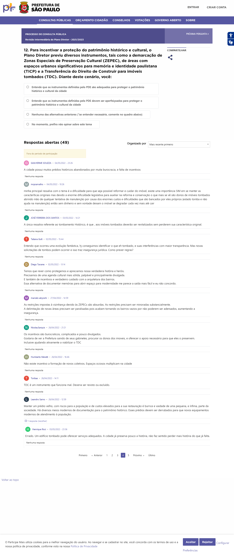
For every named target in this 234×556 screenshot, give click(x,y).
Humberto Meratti (39, 356)
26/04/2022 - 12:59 (57, 399)
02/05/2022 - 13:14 (56, 264)
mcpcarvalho (37, 184)
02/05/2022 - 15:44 (55, 239)
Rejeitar (207, 541)
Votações (142, 20)
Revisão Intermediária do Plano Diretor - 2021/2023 (54, 39)
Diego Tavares (38, 264)
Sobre (190, 20)
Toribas (34, 378)
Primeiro (83, 455)
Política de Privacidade (84, 546)
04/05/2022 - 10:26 (55, 184)
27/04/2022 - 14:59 (59, 297)
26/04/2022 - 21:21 (57, 327)
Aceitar (191, 541)
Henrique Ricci (39, 429)
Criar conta (216, 7)
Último (151, 455)
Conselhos (121, 20)
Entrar (193, 7)
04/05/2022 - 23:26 (64, 162)
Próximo (137, 455)
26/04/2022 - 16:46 (60, 356)
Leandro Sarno (38, 399)
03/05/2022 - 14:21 (71, 217)
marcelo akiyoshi (39, 297)
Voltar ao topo (10, 479)
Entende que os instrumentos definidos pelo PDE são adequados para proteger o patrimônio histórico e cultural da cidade (88, 89)
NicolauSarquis (38, 327)
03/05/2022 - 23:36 (58, 429)
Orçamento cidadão (91, 20)
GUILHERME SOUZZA (41, 162)
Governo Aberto (168, 20)
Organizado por (136, 143)
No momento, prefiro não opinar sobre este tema (62, 124)
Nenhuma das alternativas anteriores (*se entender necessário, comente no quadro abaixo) (87, 114)
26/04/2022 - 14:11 (49, 378)
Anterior (98, 455)
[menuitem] (193, 7)
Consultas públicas (55, 20)
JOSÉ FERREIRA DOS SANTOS (45, 217)
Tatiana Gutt (36, 239)
